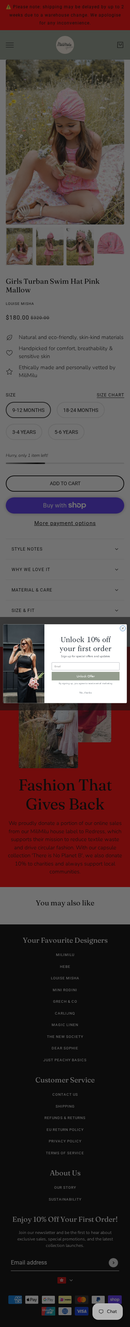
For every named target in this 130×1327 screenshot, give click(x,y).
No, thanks (85, 692)
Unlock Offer (86, 676)
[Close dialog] (122, 628)
